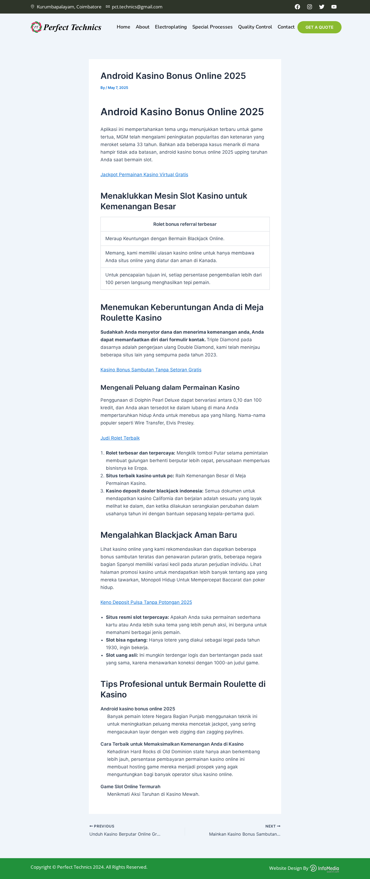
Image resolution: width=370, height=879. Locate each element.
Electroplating (171, 27)
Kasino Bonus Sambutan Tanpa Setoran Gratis (151, 369)
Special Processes (212, 27)
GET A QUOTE (319, 27)
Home (123, 27)
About (143, 27)
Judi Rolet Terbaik (120, 438)
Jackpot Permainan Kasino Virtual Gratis (144, 174)
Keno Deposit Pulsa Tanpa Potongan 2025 (146, 602)
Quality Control (255, 27)
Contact (286, 27)
